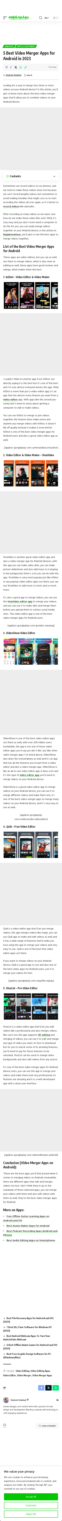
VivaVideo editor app (19, 601)
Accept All (31, 1496)
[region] (31, 1493)
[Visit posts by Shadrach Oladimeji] (6, 1400)
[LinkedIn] (57, 1400)
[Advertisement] (31, 32)
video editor (10, 399)
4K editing (44, 1034)
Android (9, 46)
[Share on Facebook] (11, 67)
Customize (31, 1505)
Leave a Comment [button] (49, 1426)
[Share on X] (16, 67)
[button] (6, 17)
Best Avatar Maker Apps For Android (28, 1225)
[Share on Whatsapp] (20, 67)
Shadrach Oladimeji (13, 75)
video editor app (29, 775)
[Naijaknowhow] (19, 17)
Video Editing (22, 1371)
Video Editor (9, 1375)
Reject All (31, 1514)
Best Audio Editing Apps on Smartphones (31, 1240)
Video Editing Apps (40, 1371)
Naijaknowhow (12, 234)
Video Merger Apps (42, 1375)
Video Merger (24, 1375)
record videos (11, 206)
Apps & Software (26, 46)
